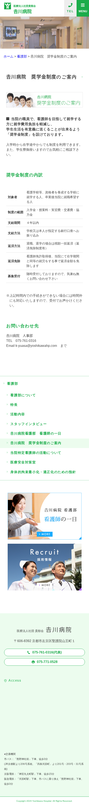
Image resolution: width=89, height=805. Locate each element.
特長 (14, 404)
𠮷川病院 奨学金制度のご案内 (35, 443)
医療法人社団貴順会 (24, 9)
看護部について (23, 395)
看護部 (12, 383)
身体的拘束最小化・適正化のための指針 (43, 472)
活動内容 (17, 414)
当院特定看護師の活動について (35, 452)
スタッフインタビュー (28, 424)
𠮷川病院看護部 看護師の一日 (35, 433)
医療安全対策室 (23, 462)
